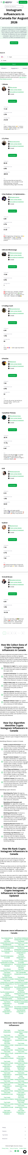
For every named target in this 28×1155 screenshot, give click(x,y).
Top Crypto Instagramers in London (7, 1103)
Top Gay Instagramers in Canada (7, 984)
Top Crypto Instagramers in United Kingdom (7, 1044)
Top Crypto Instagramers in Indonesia (7, 1066)
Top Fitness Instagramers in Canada (7, 942)
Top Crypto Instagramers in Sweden (7, 1081)
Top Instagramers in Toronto (7, 951)
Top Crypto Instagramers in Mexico (21, 1062)
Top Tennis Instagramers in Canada (7, 981)
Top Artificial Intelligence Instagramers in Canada (21, 938)
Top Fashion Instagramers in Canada (21, 948)
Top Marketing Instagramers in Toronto (21, 1011)
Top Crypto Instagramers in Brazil (21, 1049)
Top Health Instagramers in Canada (21, 996)
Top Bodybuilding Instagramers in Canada (7, 999)
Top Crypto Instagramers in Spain (7, 1062)
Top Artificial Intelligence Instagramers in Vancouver (21, 988)
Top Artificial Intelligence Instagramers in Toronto (21, 952)
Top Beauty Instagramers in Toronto (7, 1011)
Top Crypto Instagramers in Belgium (21, 1081)
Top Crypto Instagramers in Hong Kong (21, 1107)
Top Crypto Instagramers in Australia (21, 1058)
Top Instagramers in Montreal (7, 965)
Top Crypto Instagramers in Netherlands (21, 1066)
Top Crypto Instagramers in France (20, 1044)
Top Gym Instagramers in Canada (20, 961)
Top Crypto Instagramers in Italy (7, 1049)
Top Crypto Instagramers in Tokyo (21, 1052)
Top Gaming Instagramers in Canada (21, 978)
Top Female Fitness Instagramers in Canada (7, 961)
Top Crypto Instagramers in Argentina (21, 1094)
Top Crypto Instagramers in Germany (7, 1040)
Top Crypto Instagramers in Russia (7, 1057)
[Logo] (7, 2)
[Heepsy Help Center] (17, 2)
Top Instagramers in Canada (7, 938)
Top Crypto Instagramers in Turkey (21, 1070)
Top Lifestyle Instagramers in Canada (7, 970)
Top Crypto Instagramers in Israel (7, 1106)
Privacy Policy (5, 1148)
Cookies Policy (22, 1148)
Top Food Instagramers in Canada (7, 948)
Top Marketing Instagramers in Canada (7, 945)
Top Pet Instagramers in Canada (7, 992)
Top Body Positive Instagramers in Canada (7, 978)
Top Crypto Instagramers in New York (21, 1085)
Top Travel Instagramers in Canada (21, 945)
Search (14, 64)
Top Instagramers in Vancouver (7, 988)
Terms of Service (14, 1148)
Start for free (14, 42)
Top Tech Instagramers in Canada (21, 984)
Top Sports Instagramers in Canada (21, 981)
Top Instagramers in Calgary (7, 1007)
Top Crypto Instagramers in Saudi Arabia (21, 1074)
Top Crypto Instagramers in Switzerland (7, 1074)
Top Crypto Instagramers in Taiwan (7, 1078)
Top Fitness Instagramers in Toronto (21, 957)
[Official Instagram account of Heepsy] (15, 1151)
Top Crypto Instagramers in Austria (21, 1090)
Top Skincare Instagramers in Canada (7, 996)
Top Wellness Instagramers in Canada (21, 992)
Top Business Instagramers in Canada (21, 999)
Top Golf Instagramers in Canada (7, 956)
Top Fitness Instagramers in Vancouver (7, 1003)
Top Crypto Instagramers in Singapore (7, 1112)
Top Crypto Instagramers (7, 1031)
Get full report (12, 101)
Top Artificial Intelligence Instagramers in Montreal (21, 965)
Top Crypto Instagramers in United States (20, 1031)
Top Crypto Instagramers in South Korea (7, 1053)
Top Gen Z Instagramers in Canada (21, 1002)
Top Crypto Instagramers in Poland (21, 1078)
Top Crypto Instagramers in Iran (7, 1093)
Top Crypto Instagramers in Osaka (7, 1070)
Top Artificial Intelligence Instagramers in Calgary (21, 1007)
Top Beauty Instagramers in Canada (21, 942)
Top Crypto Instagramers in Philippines (21, 1112)
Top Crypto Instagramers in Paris (7, 1090)
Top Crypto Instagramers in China (7, 1036)
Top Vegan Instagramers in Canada (21, 970)
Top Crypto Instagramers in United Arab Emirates (20, 1099)
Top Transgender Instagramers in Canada (21, 973)
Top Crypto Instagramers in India (21, 1039)
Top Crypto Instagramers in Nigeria (7, 1098)
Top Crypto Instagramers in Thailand (7, 1085)
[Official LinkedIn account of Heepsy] (18, 1151)
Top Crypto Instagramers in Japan (21, 1036)
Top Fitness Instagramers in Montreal (7, 974)
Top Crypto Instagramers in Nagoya (21, 1103)
